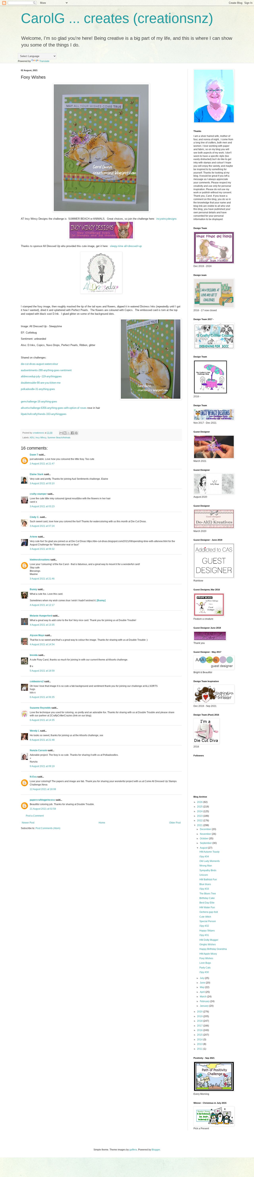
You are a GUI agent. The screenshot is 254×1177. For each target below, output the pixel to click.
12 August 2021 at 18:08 (43, 789)
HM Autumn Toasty (209, 851)
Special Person (207, 921)
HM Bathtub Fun (208, 879)
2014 (200, 1039)
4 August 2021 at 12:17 (42, 605)
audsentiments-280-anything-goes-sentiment (46, 370)
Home (102, 822)
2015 (200, 1034)
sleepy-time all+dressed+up (126, 246)
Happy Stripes (207, 930)
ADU (32, 437)
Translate (44, 61)
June (203, 982)
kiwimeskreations (40, 559)
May (202, 987)
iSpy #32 (204, 925)
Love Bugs (205, 963)
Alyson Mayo (37, 635)
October (204, 838)
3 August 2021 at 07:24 (42, 526)
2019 (200, 1016)
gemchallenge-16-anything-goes (39, 401)
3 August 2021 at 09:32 (42, 549)
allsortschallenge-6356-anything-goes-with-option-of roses (54, 407)
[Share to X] (69, 433)
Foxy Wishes (206, 958)
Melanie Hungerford (41, 615)
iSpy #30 (204, 972)
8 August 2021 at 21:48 (42, 740)
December (206, 829)
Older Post (175, 822)
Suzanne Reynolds (40, 707)
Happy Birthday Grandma (213, 949)
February (205, 1001)
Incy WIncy (41, 437)
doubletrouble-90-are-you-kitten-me (41, 382)
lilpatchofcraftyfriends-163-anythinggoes (43, 414)
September (206, 843)
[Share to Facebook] (72, 433)
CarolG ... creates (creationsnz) (117, 18)
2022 (200, 820)
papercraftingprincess (42, 800)
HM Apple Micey (208, 953)
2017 (200, 1025)
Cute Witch (205, 916)
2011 (200, 1048)
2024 (200, 811)
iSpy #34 (204, 856)
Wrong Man (205, 865)
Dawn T (34, 454)
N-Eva (33, 776)
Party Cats (205, 967)
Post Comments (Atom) (48, 828)
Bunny (33, 589)
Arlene (33, 536)
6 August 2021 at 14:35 (42, 720)
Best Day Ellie (207, 902)
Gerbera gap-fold (208, 912)
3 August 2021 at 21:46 (42, 578)
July (202, 978)
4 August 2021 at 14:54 (42, 644)
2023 (200, 816)
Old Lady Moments (209, 861)
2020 (200, 1011)
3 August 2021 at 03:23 (42, 506)
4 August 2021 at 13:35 (42, 624)
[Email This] (61, 433)
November (206, 834)
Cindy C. (34, 517)
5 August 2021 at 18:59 (42, 670)
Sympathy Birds (207, 870)
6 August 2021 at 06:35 (42, 697)
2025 (200, 806)
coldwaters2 (37, 681)
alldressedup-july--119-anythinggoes (41, 376)
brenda (34, 655)
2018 (200, 1021)
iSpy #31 (204, 935)
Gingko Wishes (207, 944)
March (203, 996)
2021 (200, 825)
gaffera (133, 1149)
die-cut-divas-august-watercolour (39, 363)
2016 (200, 1030)
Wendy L (34, 730)
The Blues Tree (207, 893)
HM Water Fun (207, 907)
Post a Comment (35, 815)
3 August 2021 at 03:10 (42, 483)
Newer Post (28, 822)
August (204, 847)
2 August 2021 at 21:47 (42, 463)
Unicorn (203, 875)
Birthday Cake (207, 898)
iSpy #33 (204, 888)
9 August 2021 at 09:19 (42, 766)
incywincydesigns (166, 218)
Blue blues (205, 884)
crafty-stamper (38, 494)
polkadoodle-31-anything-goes (38, 389)
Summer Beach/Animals (58, 437)
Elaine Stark (36, 474)
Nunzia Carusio (38, 750)
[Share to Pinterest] (76, 433)
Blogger (156, 1149)
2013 (200, 1044)
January (204, 1006)
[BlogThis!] (65, 433)
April (202, 992)
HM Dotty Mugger (208, 940)
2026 (200, 802)
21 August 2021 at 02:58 (43, 808)
